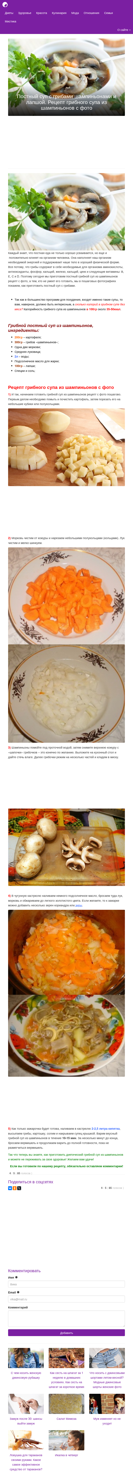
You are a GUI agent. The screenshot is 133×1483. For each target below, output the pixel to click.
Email (12, 1292)
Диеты (9, 13)
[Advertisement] (66, 141)
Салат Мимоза (66, 1418)
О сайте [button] (123, 29)
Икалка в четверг (66, 1455)
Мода (75, 13)
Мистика (10, 21)
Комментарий (18, 1307)
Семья (108, 13)
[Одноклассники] (15, 1188)
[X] (19, 1188)
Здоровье (24, 13)
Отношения (91, 13)
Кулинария (59, 13)
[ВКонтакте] (10, 1188)
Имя (11, 1277)
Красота (41, 13)
